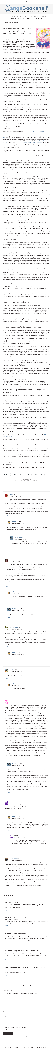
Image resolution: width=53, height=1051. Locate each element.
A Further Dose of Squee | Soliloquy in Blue (16, 917)
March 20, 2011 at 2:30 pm (16, 629)
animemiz (12, 669)
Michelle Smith (20, 16)
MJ (15, 16)
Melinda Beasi (15, 521)
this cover (42, 252)
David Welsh (36, 16)
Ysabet (11, 559)
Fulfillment (8, 900)
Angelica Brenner (14, 627)
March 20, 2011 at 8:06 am (16, 561)
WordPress (32, 1047)
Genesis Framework (43, 1047)
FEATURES (29, 479)
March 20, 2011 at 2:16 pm (18, 610)
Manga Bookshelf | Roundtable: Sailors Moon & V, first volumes (21, 950)
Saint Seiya (6, 142)
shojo (4, 137)
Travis (11, 494)
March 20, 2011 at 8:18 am (18, 594)
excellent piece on (40, 131)
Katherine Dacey (27, 16)
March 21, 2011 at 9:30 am (18, 765)
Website (5, 1022)
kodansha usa (23, 480)
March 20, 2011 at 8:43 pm (16, 703)
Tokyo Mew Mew (37, 142)
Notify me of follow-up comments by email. (15, 1027)
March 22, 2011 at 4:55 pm (18, 818)
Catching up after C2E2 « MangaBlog (14, 933)
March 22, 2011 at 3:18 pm (16, 804)
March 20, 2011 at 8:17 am (18, 523)
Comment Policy (43, 985)
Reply (6, 515)
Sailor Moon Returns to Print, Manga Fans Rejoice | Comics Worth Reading (24, 967)
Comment (6, 996)
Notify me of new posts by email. (12, 1029)
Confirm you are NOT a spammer (11, 1038)
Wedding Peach (27, 142)
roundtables (29, 480)
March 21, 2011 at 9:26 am (20, 539)
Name (5, 1011)
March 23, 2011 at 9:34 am (20, 837)
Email (5, 1017)
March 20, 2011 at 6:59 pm (16, 671)
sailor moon (35, 480)
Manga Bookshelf (26, 9)
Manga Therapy (14, 858)
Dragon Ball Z (42, 140)
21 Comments (43, 16)
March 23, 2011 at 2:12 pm (16, 860)
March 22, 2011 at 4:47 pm (18, 654)
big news (32, 28)
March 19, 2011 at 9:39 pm (16, 496)
